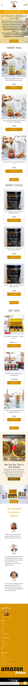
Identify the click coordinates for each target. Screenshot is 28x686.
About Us (3, 629)
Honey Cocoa (4, 625)
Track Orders (4, 642)
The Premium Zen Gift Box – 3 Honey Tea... (14, 337)
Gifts (2, 627)
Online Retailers (4, 634)
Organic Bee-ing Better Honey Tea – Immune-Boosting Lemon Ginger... (14, 79)
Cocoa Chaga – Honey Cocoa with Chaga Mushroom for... (14, 212)
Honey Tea (3, 623)
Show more (14, 179)
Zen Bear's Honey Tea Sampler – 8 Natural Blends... (14, 374)
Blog (2, 649)
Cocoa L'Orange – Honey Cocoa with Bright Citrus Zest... (14, 285)
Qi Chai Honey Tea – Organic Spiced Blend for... (14, 162)
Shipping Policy (4, 644)
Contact (3, 640)
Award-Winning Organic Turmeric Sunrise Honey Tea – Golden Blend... (14, 121)
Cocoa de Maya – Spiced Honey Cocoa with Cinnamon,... (14, 249)
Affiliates (3, 632)
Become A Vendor (5, 657)
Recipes (3, 647)
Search (2, 655)
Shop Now (14, 41)
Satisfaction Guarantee (6, 659)
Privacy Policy (4, 662)
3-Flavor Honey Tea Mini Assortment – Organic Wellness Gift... (14, 411)
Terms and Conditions (6, 664)
